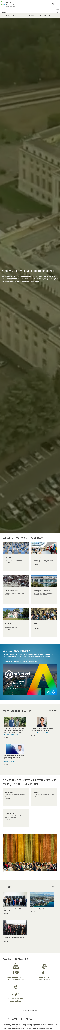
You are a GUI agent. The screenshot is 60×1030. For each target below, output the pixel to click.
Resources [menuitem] (32, 15)
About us (4, 12)
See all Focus (54, 886)
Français (57, 11)
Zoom (54, 868)
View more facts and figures (30, 1010)
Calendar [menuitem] (15, 15)
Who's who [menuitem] (23, 15)
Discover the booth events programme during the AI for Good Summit (21, 661)
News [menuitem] (6, 15)
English (57, 9)
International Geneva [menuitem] (45, 15)
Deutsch (57, 12)
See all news (54, 710)
